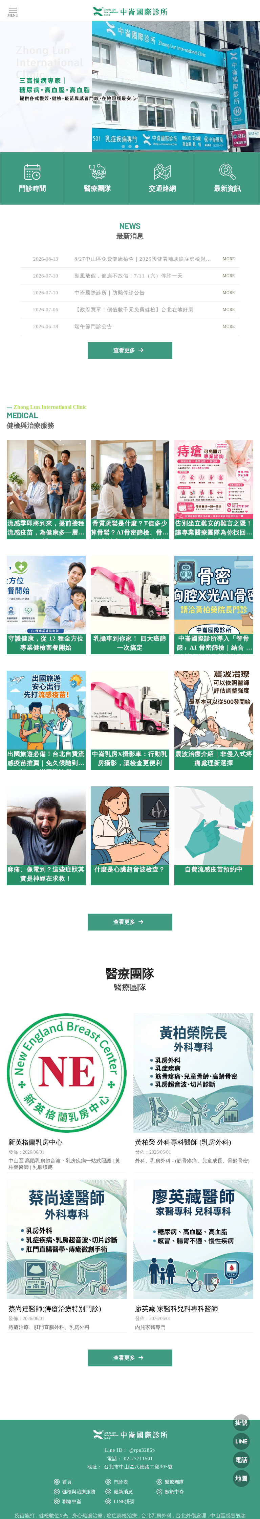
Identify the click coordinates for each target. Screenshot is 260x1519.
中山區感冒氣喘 (228, 1515)
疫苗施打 (25, 1515)
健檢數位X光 (53, 1515)
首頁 (67, 1482)
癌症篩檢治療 (122, 1515)
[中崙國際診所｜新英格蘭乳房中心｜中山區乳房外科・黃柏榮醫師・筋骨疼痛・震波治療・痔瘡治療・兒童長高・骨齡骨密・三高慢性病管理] (130, 12)
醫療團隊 (174, 1482)
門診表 (121, 1482)
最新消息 (123, 1491)
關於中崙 (174, 1491)
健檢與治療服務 (78, 1491)
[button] (123, 146)
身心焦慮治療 (87, 1515)
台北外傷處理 (191, 1515)
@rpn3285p (142, 1450)
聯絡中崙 (71, 1501)
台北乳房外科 (156, 1515)
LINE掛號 (124, 1501)
